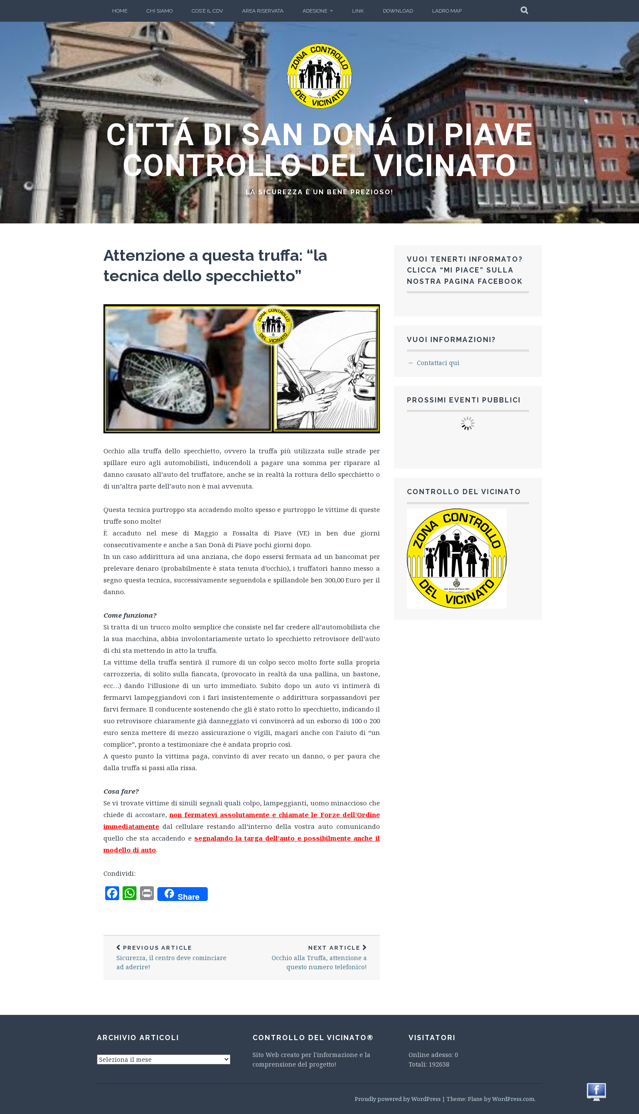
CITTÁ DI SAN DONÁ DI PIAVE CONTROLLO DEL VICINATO (319, 150)
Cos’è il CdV (207, 11)
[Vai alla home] (319, 106)
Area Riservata (262, 11)
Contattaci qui (438, 363)
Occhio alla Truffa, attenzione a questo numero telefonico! (319, 957)
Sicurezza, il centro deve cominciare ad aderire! (171, 957)
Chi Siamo (159, 11)
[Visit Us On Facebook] (596, 1099)
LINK (358, 11)
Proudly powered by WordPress (398, 1099)
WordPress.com (513, 1099)
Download (398, 11)
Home (119, 11)
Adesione (315, 11)
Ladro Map (447, 11)
